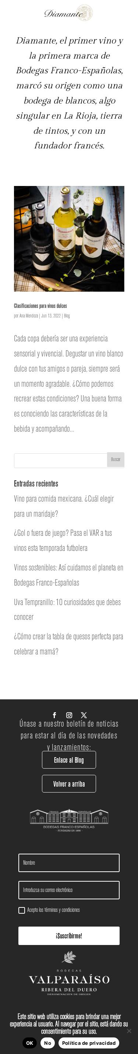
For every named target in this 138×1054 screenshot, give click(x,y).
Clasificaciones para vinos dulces (40, 305)
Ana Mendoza (29, 316)
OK (29, 1043)
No (47, 1043)
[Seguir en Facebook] (54, 715)
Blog (67, 316)
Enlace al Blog (69, 760)
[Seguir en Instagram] (69, 715)
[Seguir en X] (84, 715)
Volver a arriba (69, 784)
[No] (128, 1030)
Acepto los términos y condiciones (53, 910)
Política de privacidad (89, 1043)
